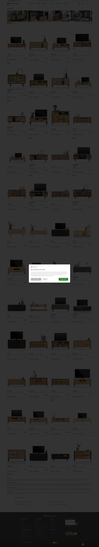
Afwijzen (44, 279)
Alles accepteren (63, 279)
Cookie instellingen (36, 279)
